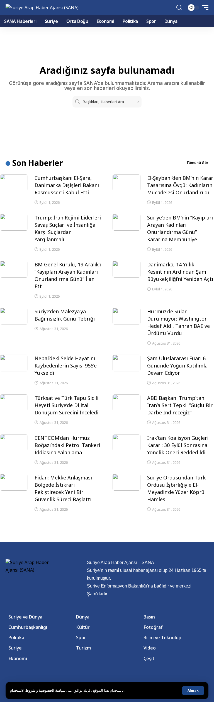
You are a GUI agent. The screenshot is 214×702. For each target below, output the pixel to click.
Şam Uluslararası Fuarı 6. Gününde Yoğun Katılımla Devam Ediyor (177, 365)
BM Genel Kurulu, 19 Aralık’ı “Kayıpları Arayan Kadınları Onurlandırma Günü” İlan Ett (68, 275)
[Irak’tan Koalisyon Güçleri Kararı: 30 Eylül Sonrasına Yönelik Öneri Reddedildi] (126, 442)
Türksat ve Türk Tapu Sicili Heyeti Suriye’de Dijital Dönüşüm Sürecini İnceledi (66, 405)
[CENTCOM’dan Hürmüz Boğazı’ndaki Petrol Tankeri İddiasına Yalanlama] (14, 442)
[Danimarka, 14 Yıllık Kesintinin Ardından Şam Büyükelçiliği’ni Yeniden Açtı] (126, 269)
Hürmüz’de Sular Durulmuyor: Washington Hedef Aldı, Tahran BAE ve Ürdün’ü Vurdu (178, 322)
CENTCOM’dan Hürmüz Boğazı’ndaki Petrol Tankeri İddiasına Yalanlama (67, 445)
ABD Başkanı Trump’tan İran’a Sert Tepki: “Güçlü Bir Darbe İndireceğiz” (180, 405)
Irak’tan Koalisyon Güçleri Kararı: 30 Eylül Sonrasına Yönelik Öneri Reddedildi (177, 445)
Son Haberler (37, 162)
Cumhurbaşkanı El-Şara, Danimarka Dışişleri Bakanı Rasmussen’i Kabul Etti (67, 185)
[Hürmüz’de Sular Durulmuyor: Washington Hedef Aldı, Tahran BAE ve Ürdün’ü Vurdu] (126, 316)
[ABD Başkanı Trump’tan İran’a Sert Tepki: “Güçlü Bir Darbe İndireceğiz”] (126, 402)
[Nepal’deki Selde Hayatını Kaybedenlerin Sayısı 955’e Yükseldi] (14, 363)
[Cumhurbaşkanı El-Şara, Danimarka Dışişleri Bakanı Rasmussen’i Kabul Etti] (14, 182)
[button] (193, 690)
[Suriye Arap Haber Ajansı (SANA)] (42, 7)
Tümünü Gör (197, 162)
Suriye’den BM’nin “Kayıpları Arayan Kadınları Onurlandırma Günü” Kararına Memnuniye (180, 228)
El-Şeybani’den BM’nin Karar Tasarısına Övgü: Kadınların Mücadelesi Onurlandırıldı (180, 185)
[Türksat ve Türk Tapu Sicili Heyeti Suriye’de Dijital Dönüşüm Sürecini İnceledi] (14, 402)
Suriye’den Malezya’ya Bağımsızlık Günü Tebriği (65, 315)
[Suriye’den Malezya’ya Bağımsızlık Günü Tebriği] (14, 316)
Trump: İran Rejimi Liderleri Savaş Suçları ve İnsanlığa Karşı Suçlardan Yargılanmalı (68, 228)
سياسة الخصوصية (51, 690)
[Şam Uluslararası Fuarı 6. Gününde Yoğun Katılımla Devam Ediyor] (126, 363)
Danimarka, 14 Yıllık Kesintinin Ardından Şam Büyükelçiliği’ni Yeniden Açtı (180, 271)
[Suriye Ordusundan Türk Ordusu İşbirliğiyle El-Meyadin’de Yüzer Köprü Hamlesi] (126, 482)
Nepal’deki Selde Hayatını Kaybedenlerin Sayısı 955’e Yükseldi (66, 365)
